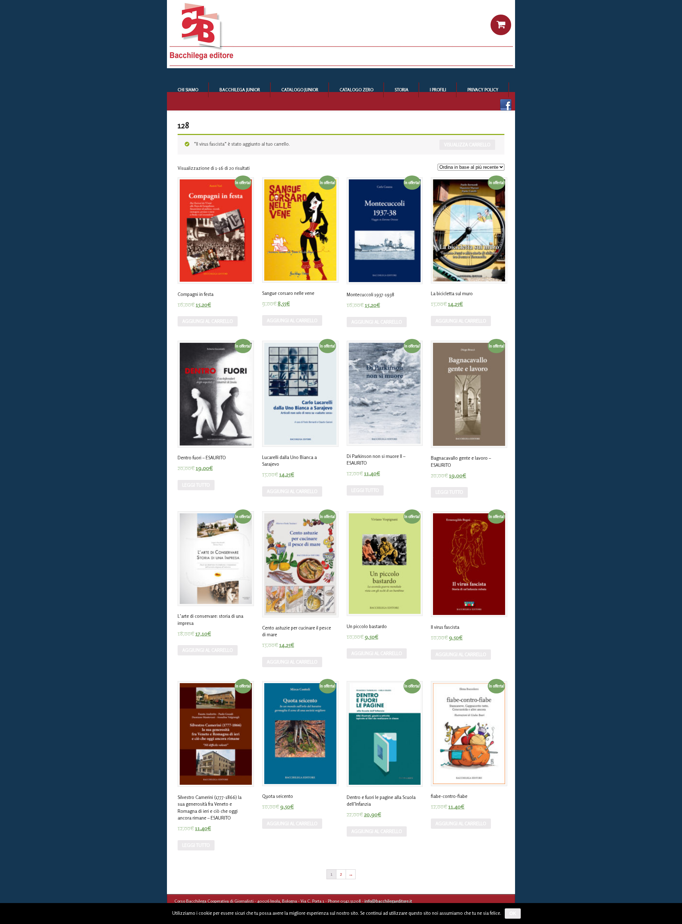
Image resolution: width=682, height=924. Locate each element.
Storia (401, 89)
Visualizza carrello (467, 144)
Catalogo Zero (356, 89)
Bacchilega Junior (240, 89)
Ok (512, 913)
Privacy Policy (482, 89)
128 (183, 125)
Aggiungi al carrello (207, 321)
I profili (438, 89)
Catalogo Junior (299, 89)
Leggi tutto (196, 485)
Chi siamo (188, 89)
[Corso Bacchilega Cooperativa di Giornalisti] (341, 66)
